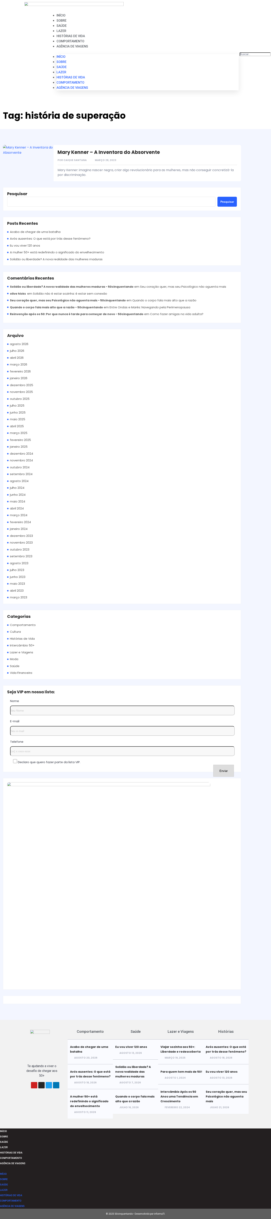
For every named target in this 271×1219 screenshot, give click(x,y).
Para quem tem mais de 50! (181, 1072)
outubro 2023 (19, 549)
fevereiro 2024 (20, 522)
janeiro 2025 (19, 447)
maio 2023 (17, 584)
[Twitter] (49, 1085)
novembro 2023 (21, 542)
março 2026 (18, 364)
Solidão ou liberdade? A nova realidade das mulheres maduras (56, 259)
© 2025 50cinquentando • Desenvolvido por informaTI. (135, 1214)
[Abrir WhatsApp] (261, 1209)
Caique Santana (75, 160)
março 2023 (18, 597)
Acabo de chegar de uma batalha (35, 232)
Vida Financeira (21, 673)
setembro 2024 (21, 474)
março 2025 (18, 433)
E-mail (14, 721)
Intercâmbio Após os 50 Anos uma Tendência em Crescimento (179, 1096)
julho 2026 (17, 351)
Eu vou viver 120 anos (25, 245)
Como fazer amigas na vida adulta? (176, 314)
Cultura (15, 632)
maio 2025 (17, 419)
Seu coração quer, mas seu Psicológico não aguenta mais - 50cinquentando (68, 300)
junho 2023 (17, 577)
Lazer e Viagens (21, 652)
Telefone (16, 742)
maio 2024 (17, 501)
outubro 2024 (20, 467)
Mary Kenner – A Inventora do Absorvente (109, 152)
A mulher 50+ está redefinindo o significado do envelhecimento (57, 252)
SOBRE (61, 20)
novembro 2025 (21, 392)
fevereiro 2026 (20, 371)
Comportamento (23, 625)
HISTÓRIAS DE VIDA (71, 36)
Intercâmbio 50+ (22, 645)
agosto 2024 (19, 481)
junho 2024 (18, 495)
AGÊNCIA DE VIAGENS (72, 46)
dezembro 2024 (21, 453)
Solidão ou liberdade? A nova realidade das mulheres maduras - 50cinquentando (72, 287)
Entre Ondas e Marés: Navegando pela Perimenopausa (150, 307)
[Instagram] (41, 1085)
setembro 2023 (21, 556)
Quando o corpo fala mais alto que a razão (164, 300)
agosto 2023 (19, 563)
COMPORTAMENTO (70, 41)
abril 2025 (17, 426)
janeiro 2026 (18, 378)
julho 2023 (17, 570)
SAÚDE (62, 26)
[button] (148, 51)
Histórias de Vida (22, 639)
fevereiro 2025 (20, 440)
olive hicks (18, 294)
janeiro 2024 (19, 529)
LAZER (61, 31)
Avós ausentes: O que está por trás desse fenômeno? (50, 238)
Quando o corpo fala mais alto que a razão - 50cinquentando (56, 307)
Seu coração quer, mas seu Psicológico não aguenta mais (183, 286)
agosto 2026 (19, 344)
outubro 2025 (20, 399)
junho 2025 (18, 412)
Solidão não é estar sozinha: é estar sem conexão (70, 293)
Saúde (14, 666)
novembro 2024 (21, 460)
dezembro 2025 (21, 385)
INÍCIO (61, 15)
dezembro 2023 (21, 536)
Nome (14, 701)
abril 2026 (17, 358)
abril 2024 (17, 508)
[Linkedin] (56, 1085)
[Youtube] (34, 1085)
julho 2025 (17, 405)
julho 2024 (17, 488)
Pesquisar (17, 194)
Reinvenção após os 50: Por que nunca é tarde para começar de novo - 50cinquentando (76, 314)
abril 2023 (17, 590)
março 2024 (18, 515)
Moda (14, 659)
